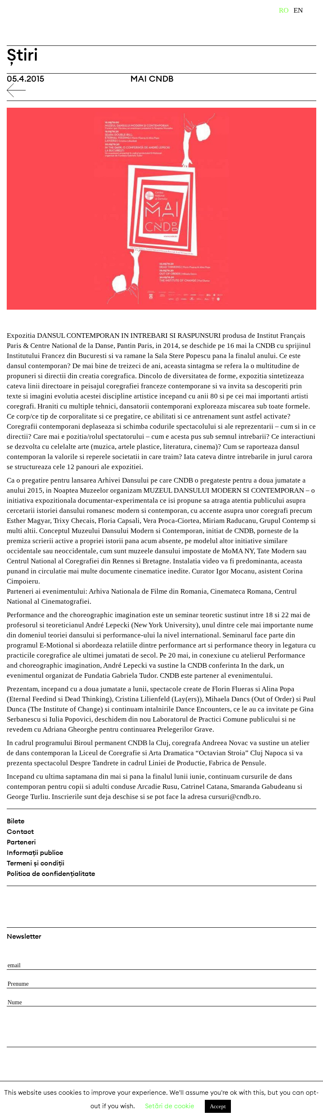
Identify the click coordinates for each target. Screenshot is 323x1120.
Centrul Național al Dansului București (34, 22)
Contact (20, 831)
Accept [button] (218, 1106)
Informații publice (35, 852)
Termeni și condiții (35, 863)
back (16, 90)
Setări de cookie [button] (169, 1106)
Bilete (15, 821)
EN (298, 10)
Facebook (14, 899)
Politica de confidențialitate (51, 873)
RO (284, 10)
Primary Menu (316, 12)
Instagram (36, 899)
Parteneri (21, 842)
